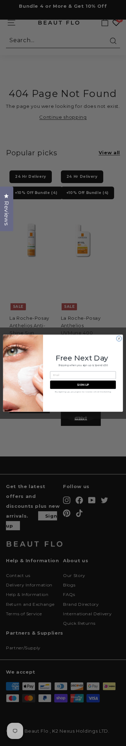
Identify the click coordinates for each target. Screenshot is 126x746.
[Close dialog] (118, 338)
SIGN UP (83, 384)
